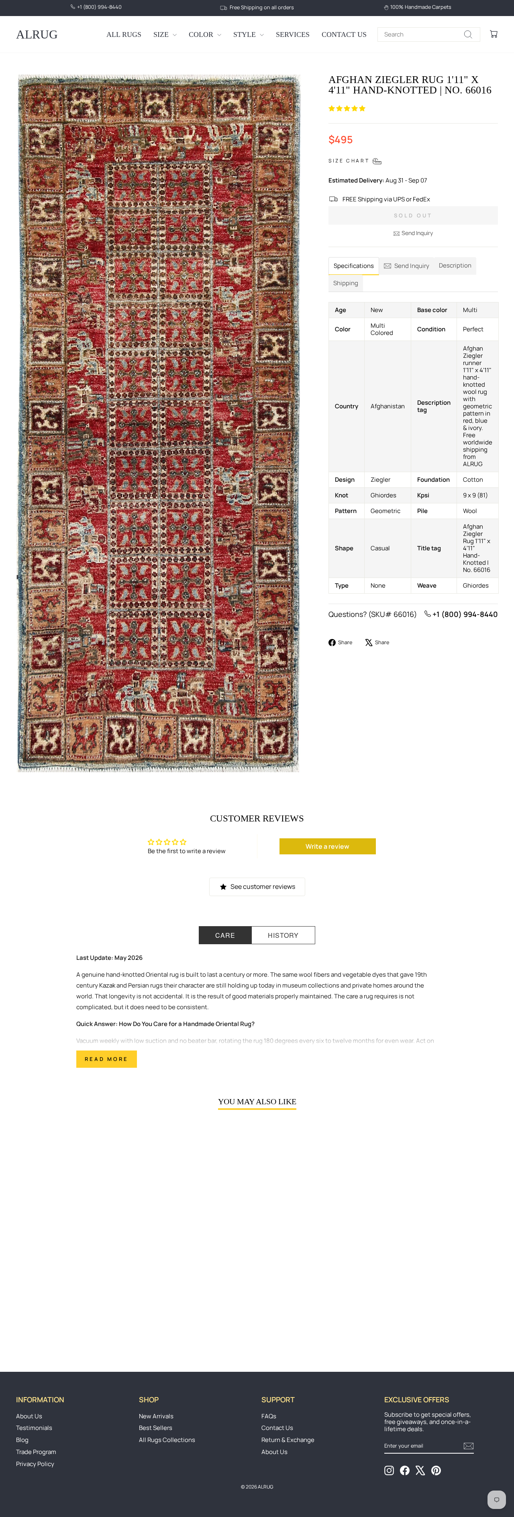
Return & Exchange (287, 1440)
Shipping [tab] (345, 283)
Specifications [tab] (354, 266)
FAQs (268, 1416)
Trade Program (36, 1452)
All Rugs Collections (167, 1440)
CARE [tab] (225, 935)
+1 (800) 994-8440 (464, 614)
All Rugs (123, 34)
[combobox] (428, 34)
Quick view (73, 1287)
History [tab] (283, 935)
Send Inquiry (417, 233)
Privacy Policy (35, 1464)
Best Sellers (155, 1428)
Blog (22, 1440)
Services (293, 34)
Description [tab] (455, 265)
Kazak (107, 985)
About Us (29, 1416)
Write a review (327, 846)
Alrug (37, 34)
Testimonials (34, 1428)
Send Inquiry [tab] (411, 266)
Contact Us (344, 34)
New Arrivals (156, 1416)
